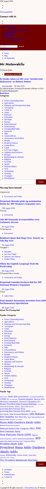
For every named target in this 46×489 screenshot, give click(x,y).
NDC (38, 428)
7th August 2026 (8, 226)
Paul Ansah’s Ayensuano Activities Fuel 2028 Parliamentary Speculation (23, 302)
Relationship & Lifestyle (14, 157)
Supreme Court (4, 457)
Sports (7, 164)
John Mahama (37, 413)
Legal (6, 147)
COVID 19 (4, 399)
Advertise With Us (16, 40)
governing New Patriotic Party (12, 409)
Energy (7, 122)
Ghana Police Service (27, 407)
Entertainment (10, 32)
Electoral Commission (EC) (29, 401)
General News (10, 27)
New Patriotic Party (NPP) (15, 434)
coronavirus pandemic (36, 397)
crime (6, 112)
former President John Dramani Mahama (18, 404)
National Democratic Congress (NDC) (17, 428)
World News (9, 35)
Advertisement (9, 474)
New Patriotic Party (10, 431)
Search (41, 182)
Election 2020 (39, 399)
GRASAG (33, 411)
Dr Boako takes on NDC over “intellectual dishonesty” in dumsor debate (21, 80)
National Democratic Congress (10, 425)
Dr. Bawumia (13, 399)
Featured (8, 131)
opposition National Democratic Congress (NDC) (17, 441)
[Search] (0, 44)
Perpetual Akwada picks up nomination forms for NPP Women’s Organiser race (20, 202)
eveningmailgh (7, 86)
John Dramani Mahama (19, 414)
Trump (12, 457)
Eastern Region (25, 399)
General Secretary (7, 406)
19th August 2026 (8, 208)
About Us (8, 37)
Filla (6, 133)
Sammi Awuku (22, 455)
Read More (4, 93)
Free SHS (40, 404)
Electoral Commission (9, 401)
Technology (9, 171)
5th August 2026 (8, 271)
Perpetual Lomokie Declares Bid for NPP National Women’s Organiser (21, 283)
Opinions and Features (13, 152)
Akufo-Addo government (18, 396)
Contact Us (8, 477)
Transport (8, 176)
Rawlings (2, 455)
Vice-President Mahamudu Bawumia (19, 460)
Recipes (7, 155)
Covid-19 (7, 110)
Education (8, 117)
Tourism (7, 173)
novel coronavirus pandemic (23, 439)
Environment (9, 126)
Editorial (7, 115)
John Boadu (4, 414)
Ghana (17, 407)
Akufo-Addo (3, 396)
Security (7, 162)
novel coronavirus (5, 439)
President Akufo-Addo (11, 443)
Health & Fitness (11, 143)
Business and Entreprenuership (17, 105)
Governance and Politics (18, 30)
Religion (7, 159)
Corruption (8, 108)
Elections (8, 119)
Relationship (11, 455)
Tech (6, 169)
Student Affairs (10, 166)
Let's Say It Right (11, 150)
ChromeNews (30, 488)
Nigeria (35, 435)
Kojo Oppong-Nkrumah (36, 417)
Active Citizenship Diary (14, 101)
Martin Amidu (4, 419)
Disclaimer (8, 469)
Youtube (4, 49)
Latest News (9, 145)
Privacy (6, 472)
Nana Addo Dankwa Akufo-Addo (20, 422)
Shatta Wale (32, 455)
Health (7, 140)
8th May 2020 (19, 86)
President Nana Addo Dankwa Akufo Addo (22, 449)
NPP (38, 438)
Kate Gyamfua (7, 416)
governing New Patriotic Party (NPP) (15, 411)
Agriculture (9, 103)
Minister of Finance (16, 419)
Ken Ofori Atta (21, 417)
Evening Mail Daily (12, 129)
